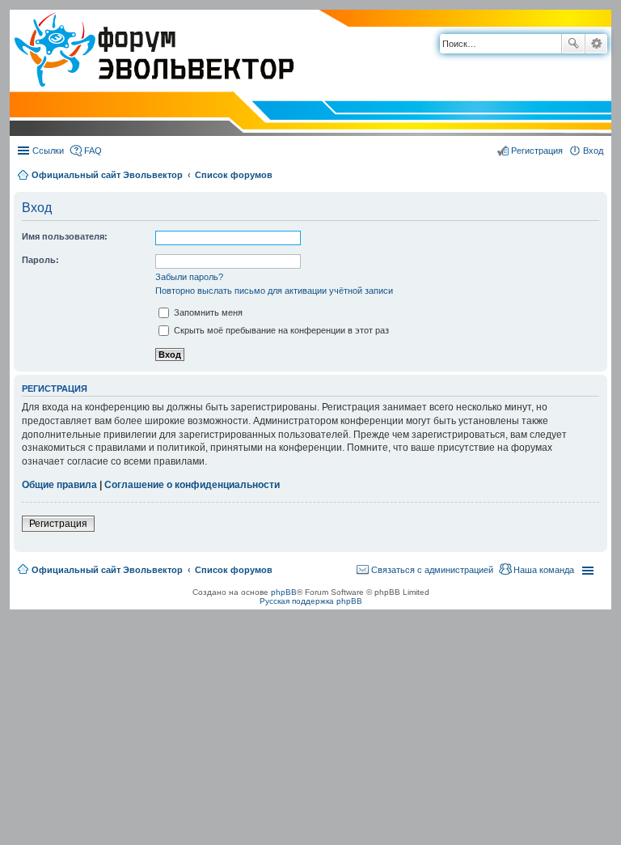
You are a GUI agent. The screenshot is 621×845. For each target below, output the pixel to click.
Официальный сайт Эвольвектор (107, 175)
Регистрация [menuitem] (537, 150)
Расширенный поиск (596, 43)
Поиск (573, 43)
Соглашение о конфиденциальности (192, 484)
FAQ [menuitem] (93, 150)
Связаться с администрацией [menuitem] (432, 570)
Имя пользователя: (65, 236)
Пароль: (40, 260)
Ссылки (48, 150)
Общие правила (59, 484)
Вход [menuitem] (593, 150)
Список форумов (233, 175)
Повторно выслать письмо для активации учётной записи (274, 290)
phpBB (284, 592)
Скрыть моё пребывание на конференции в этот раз (280, 330)
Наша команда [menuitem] (543, 570)
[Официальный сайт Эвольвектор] (152, 51)
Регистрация (58, 523)
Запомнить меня (207, 312)
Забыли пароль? (189, 277)
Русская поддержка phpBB (311, 601)
